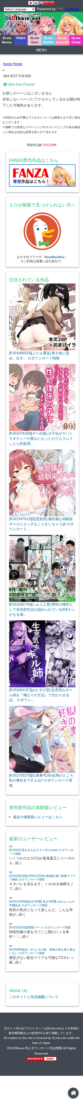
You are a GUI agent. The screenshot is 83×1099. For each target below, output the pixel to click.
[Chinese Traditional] (52, 3)
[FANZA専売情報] (42, 176)
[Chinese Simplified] (46, 3)
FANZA (20, 38)
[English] (41, 3)
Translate (72, 9)
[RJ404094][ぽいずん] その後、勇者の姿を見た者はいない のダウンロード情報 (42, 951)
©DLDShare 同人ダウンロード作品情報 (34, 1048)
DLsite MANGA (48, 40)
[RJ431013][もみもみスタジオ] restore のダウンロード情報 (41, 851)
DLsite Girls (34, 40)
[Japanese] (30, 3)
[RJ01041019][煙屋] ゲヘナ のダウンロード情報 (40, 927)
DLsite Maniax (7, 40)
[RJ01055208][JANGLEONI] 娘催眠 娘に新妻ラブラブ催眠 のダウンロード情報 (42, 877)
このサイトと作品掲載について (34, 997)
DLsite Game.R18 (62, 40)
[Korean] (36, 3)
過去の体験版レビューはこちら (37, 817)
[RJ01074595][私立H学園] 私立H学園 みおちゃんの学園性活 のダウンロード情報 (42, 903)
